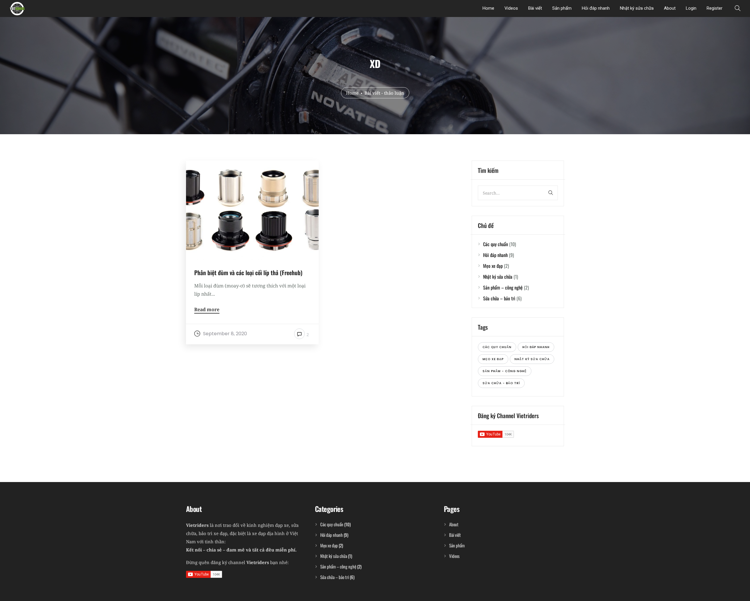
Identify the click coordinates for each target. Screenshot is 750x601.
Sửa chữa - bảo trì (501, 383)
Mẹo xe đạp (493, 265)
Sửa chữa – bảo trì (499, 298)
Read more (206, 310)
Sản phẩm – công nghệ (503, 287)
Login (691, 8)
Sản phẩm (562, 8)
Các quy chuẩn (495, 244)
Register (714, 8)
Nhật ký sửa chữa (637, 8)
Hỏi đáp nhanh (596, 8)
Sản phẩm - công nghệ (505, 371)
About (670, 8)
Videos (511, 8)
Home (488, 8)
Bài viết (535, 8)
